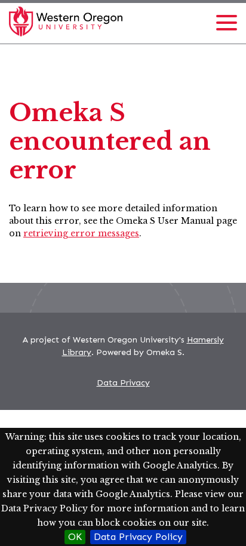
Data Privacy (123, 383)
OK (75, 536)
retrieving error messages (81, 233)
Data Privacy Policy (138, 536)
